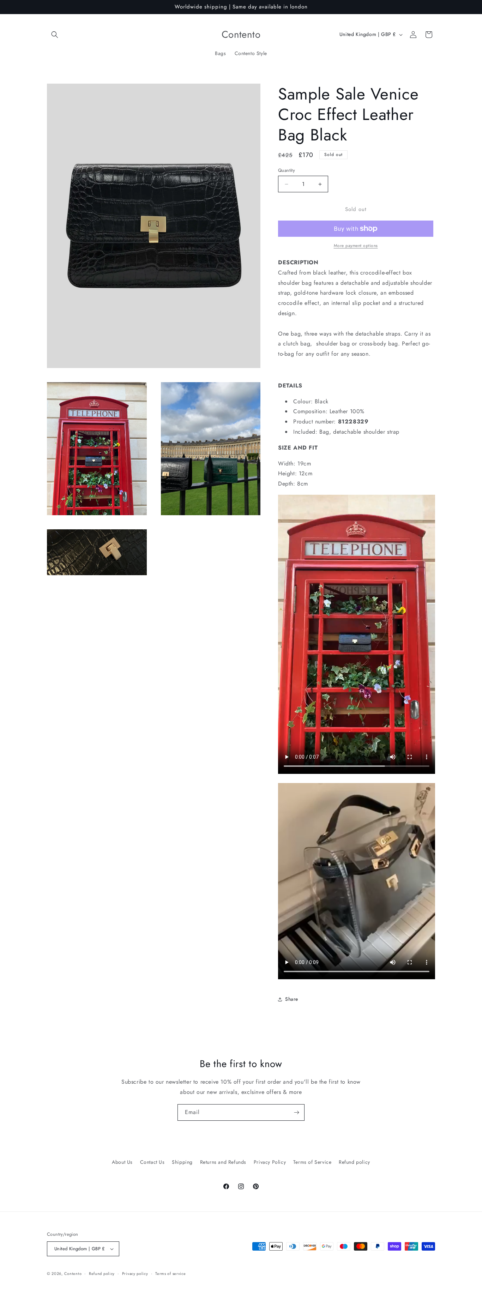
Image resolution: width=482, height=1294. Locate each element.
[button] (54, 34)
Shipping (182, 1162)
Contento (73, 1273)
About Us (122, 1162)
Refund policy (354, 1162)
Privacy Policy (270, 1162)
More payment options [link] (356, 245)
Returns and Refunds (223, 1162)
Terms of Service (312, 1162)
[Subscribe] (296, 1112)
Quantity (286, 170)
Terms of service (170, 1273)
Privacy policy (135, 1273)
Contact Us (152, 1162)
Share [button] (291, 999)
